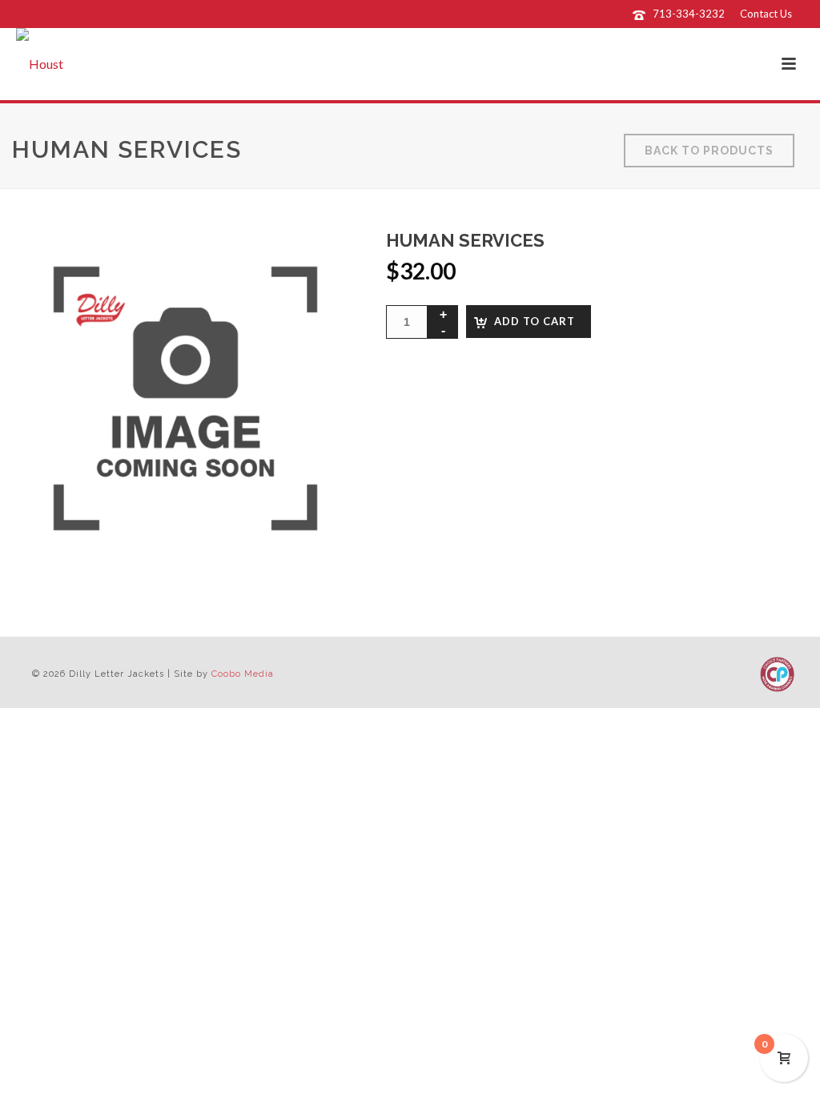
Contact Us (766, 13)
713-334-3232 (689, 13)
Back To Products (709, 150)
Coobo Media (242, 674)
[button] (322, 262)
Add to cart (534, 321)
